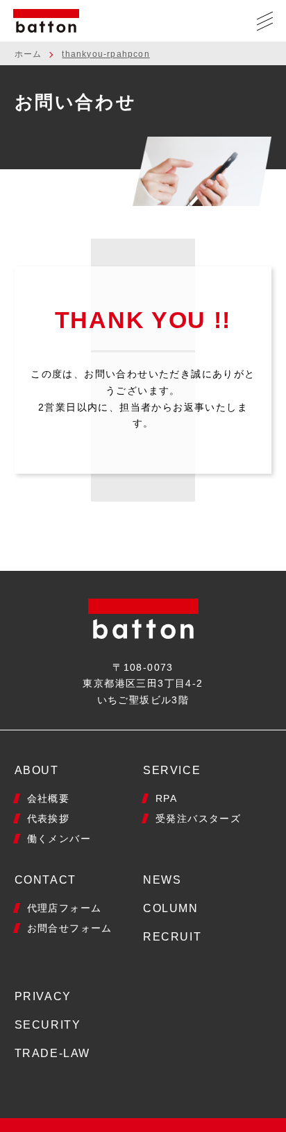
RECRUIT (172, 937)
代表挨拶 (48, 818)
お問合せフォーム (69, 928)
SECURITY (48, 1025)
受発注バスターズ (198, 818)
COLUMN (171, 908)
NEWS (162, 880)
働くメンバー (59, 838)
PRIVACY (43, 996)
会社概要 (48, 798)
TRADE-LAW (52, 1053)
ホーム (28, 54)
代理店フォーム (64, 908)
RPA (166, 798)
